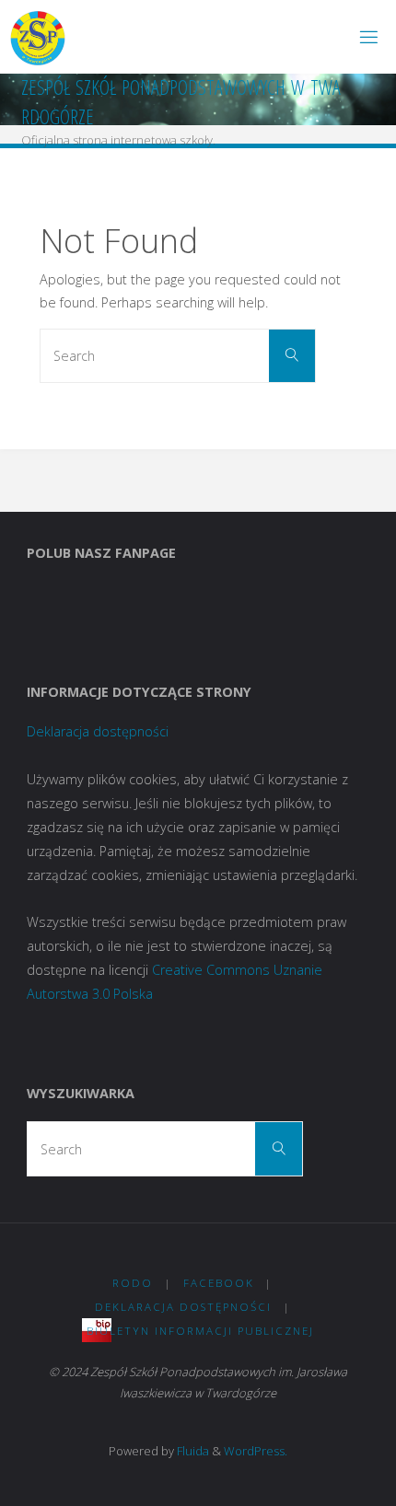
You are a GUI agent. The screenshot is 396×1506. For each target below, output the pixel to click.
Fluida (191, 1450)
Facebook (218, 1283)
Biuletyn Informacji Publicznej (200, 1331)
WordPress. (255, 1450)
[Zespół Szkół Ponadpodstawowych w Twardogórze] (37, 36)
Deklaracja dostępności (98, 731)
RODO (132, 1283)
